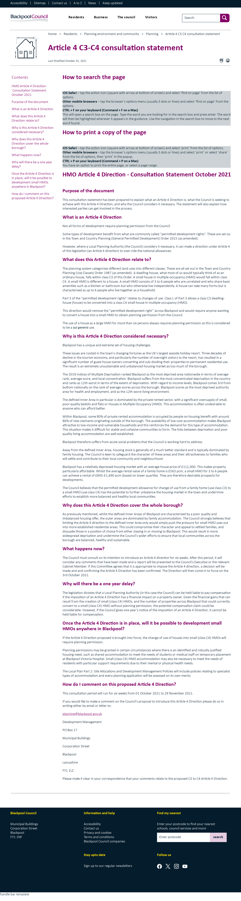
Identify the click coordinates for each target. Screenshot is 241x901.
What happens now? (26, 155)
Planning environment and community (111, 34)
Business (101, 17)
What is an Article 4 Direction (33, 109)
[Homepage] (29, 14)
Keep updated (113, 3)
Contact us (59, 3)
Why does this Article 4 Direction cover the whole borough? (30, 144)
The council (126, 17)
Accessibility (18, 3)
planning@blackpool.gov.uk (82, 714)
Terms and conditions (99, 837)
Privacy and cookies (97, 833)
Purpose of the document (30, 102)
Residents (76, 17)
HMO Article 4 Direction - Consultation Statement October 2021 (29, 91)
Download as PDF (222, 61)
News (92, 3)
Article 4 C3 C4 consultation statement (192, 34)
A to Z (78, 3)
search (218, 837)
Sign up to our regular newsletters (108, 866)
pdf (229, 61)
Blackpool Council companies (104, 841)
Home (52, 34)
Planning (152, 34)
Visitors (151, 17)
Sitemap (40, 3)
